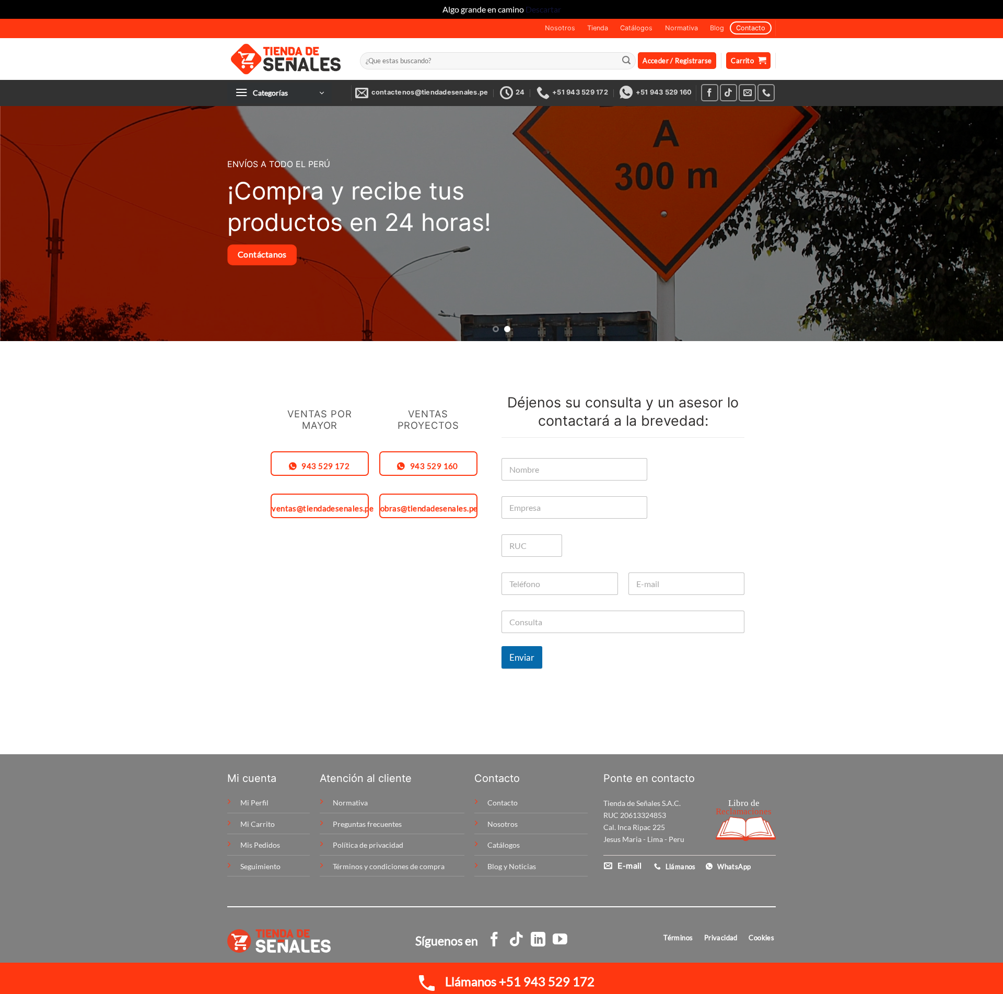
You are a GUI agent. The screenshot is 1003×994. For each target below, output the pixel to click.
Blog (717, 28)
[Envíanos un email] (747, 92)
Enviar (521, 657)
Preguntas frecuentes (367, 824)
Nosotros (560, 28)
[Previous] (33, 223)
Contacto (750, 28)
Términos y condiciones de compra (389, 866)
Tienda (597, 28)
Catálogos (636, 28)
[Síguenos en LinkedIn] (538, 940)
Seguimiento (260, 866)
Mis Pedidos (260, 844)
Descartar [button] (543, 9)
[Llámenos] (766, 92)
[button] (677, 60)
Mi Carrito (257, 824)
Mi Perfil (254, 802)
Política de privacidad (368, 844)
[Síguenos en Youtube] (560, 940)
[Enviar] (626, 60)
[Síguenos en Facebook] (709, 92)
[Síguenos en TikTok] (728, 92)
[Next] (969, 223)
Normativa (681, 28)
